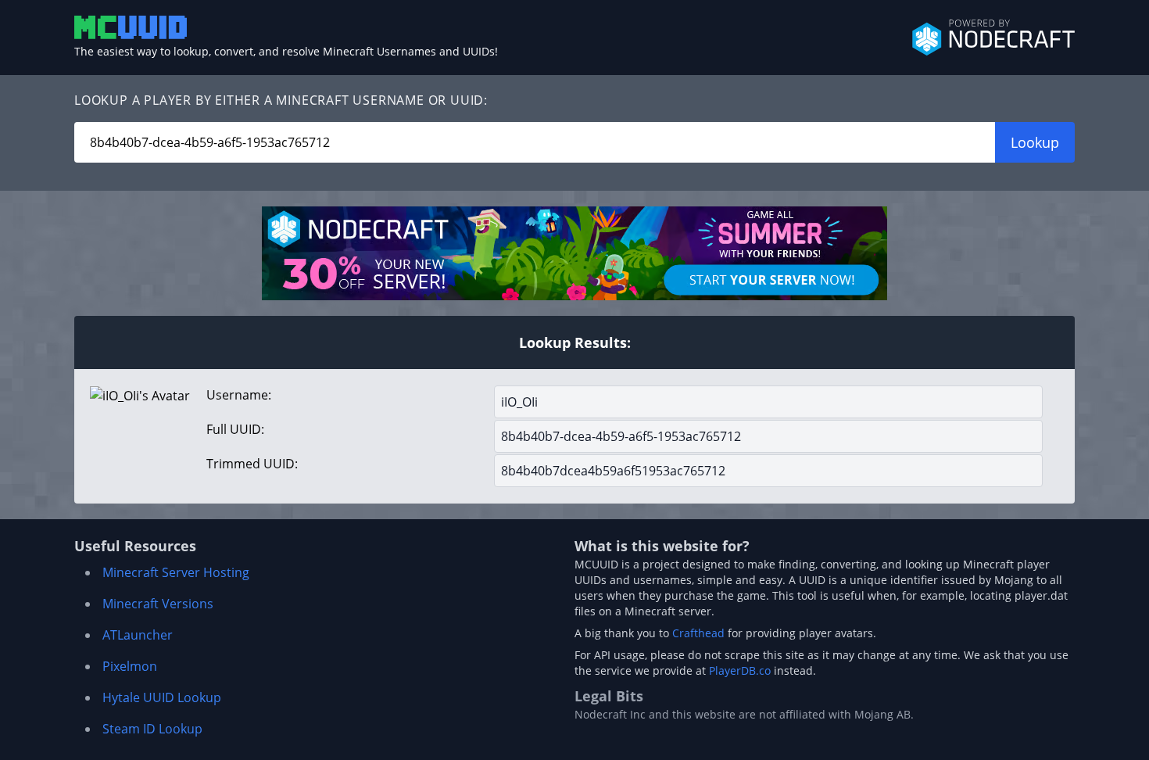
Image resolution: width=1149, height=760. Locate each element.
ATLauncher (137, 634)
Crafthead (698, 633)
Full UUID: (235, 429)
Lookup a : (281, 100)
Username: (238, 394)
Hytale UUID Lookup (161, 697)
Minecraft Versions (157, 603)
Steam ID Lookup (152, 728)
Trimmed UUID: (252, 463)
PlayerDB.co (740, 670)
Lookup (1035, 142)
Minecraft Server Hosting (175, 572)
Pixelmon (129, 666)
